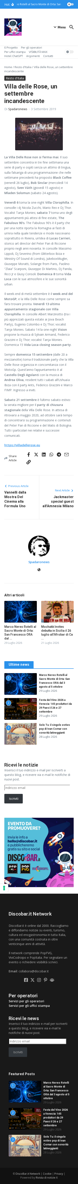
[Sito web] (39, 570)
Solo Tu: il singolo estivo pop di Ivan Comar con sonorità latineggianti (54, 728)
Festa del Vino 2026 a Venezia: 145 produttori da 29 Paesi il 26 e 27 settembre (55, 1117)
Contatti (48, 56)
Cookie (47, 1174)
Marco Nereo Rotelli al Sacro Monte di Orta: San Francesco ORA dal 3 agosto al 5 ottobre (56, 1090)
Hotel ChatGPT (13, 56)
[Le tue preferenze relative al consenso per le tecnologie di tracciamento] (4, 888)
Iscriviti (13, 798)
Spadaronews (17, 109)
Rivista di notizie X (47, 1177)
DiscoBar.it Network (28, 1174)
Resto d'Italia (23, 67)
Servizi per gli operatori (26, 1001)
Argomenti (33, 56)
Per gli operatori (31, 47)
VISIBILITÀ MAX (38, 52)
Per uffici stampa (15, 52)
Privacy (58, 1174)
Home (8, 67)
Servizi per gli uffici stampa (29, 1006)
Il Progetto (11, 47)
